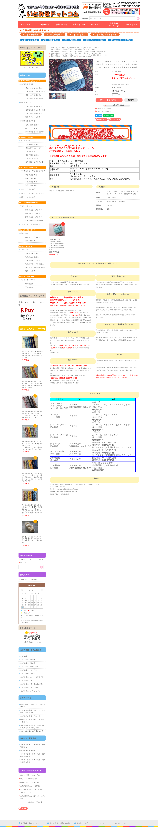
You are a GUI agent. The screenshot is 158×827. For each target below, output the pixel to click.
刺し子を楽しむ (26, 102)
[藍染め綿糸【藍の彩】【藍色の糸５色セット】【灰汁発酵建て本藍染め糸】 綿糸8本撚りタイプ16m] (30, 346)
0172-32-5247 (65, 494)
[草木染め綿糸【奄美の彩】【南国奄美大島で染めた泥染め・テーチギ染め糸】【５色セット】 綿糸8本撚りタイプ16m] (30, 406)
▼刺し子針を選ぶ (71, 40)
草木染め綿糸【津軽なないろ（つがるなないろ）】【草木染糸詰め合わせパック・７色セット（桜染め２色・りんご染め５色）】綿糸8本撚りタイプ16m (32, 445)
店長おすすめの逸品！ (28, 197)
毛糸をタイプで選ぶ (68, 55)
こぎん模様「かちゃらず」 (30, 691)
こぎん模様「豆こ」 (27, 680)
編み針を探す (30, 271)
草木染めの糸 (25, 140)
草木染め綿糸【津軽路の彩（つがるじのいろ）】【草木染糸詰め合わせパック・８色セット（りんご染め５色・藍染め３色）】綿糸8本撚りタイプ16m (32, 508)
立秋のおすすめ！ (32, 182)
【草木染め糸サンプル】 (34, 162)
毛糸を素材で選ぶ (67, 49)
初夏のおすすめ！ (32, 178)
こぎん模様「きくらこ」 (29, 670)
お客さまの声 (79, 24)
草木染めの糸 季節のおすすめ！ (33, 171)
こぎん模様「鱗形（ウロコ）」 (32, 667)
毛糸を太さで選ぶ (67, 51)
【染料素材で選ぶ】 (32, 155)
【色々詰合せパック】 (33, 148)
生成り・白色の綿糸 (27, 189)
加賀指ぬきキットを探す (34, 132)
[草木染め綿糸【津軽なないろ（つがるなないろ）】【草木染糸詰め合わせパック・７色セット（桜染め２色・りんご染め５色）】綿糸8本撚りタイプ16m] (30, 436)
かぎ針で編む (79, 51)
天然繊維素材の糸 (80, 49)
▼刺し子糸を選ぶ (29, 40)
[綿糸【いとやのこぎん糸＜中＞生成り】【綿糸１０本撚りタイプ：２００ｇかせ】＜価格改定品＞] (30, 531)
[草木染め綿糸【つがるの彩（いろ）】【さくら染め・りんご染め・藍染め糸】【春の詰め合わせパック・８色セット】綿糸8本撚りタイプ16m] (30, 468)
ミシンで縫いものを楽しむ (30, 224)
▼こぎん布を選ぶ (54, 34)
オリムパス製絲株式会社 (28, 779)
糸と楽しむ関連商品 (27, 280)
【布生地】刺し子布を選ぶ (35, 110)
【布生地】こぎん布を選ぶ (35, 91)
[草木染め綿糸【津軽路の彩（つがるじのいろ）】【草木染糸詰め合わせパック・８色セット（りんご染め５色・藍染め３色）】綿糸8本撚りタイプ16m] (30, 500)
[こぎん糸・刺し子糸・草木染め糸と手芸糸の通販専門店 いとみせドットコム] (48, 18)
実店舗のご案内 (82, 823)
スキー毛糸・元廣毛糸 (85, 56)
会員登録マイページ (114, 24)
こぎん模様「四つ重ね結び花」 (32, 684)
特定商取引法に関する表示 (60, 823)
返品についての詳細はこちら (106, 108)
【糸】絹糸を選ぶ (32, 125)
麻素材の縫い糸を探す (33, 217)
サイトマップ (96, 24)
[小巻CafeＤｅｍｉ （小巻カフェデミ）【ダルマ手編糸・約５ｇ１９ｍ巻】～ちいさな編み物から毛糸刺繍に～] (57, 234)
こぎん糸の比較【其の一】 (30, 716)
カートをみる (131, 24)
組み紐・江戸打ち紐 (32, 237)
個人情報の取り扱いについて (32, 823)
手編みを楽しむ (55, 49)
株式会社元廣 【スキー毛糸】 (30, 775)
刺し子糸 (23, 562)
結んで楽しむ (25, 233)
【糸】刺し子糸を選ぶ (33, 106)
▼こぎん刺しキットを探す (105, 34)
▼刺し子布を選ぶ (50, 40)
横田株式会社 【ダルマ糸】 (30, 782)
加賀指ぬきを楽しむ (27, 121)
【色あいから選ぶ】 (32, 144)
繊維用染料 (29, 284)
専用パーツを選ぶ (32, 128)
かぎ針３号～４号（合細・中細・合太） (96, 51)
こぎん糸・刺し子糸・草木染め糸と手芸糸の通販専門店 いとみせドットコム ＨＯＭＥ (74, 48)
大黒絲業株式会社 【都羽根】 (30, 786)
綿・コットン (91, 49)
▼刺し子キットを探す (94, 40)
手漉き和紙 (29, 287)
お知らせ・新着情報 (28, 738)
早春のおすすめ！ (32, 175)
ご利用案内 (44, 24)
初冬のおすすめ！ (32, 185)
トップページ (26, 24)
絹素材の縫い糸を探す (33, 213)
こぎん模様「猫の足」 (28, 660)
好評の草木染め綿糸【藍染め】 (32, 731)
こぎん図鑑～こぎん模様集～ (31, 650)
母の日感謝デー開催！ (28, 750)
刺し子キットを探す (32, 117)
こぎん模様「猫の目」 (28, 663)
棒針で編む (78, 53)
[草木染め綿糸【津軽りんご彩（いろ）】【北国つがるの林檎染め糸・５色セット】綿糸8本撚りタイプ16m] (30, 376)
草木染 (22, 560)
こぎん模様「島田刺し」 (29, 673)
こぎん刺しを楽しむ (27, 84)
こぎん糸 (40, 560)
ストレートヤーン (81, 55)
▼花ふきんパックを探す (120, 40)
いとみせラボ (25, 698)
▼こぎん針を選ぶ (77, 34)
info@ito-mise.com (71, 491)
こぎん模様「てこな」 (28, 656)
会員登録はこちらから (32, 642)
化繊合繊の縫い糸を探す (34, 220)
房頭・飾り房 (30, 241)
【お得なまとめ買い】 (33, 158)
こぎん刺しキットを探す (34, 98)
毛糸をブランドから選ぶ (69, 56)
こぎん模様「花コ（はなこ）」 (32, 687)
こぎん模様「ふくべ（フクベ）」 (33, 677)
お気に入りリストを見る (28, 579)
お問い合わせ (61, 24)
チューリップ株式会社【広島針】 (31, 802)
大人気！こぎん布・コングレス (32, 193)
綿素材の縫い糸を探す (33, 210)
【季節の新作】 (31, 151)
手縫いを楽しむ (26, 206)
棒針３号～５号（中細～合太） (92, 53)
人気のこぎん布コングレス (32, 67)
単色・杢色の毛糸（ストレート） (99, 55)
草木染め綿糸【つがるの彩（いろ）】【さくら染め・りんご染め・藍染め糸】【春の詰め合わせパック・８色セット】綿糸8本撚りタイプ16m (32, 477)
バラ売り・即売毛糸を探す (35, 267)
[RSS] (23, 808)
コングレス (31, 560)
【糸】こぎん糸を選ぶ (33, 88)
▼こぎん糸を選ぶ (31, 34)
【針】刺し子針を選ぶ (33, 113)
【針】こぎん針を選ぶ (33, 95)
